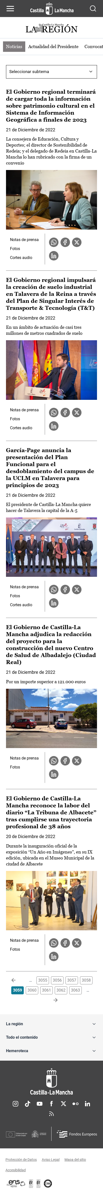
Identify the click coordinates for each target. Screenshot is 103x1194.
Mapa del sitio (75, 1160)
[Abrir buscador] (93, 8)
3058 (86, 980)
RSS (52, 1114)
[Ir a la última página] (51, 1000)
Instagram (16, 1104)
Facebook (52, 1104)
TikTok (28, 1104)
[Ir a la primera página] (17, 980)
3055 (42, 980)
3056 (57, 980)
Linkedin (88, 1104)
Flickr (76, 1104)
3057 (71, 980)
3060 (32, 990)
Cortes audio (21, 257)
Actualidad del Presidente (53, 46)
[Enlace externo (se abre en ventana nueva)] (38, 1183)
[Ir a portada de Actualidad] (51, 28)
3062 (61, 990)
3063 (75, 990)
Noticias (14, 46)
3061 (46, 990)
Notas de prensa (24, 239)
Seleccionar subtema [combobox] (29, 71)
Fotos (15, 248)
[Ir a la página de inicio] (52, 8)
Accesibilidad (16, 1170)
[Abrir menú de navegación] (10, 8)
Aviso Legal (51, 1160)
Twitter (64, 1104)
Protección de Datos (21, 1160)
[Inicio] (51, 1081)
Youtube (40, 1104)
